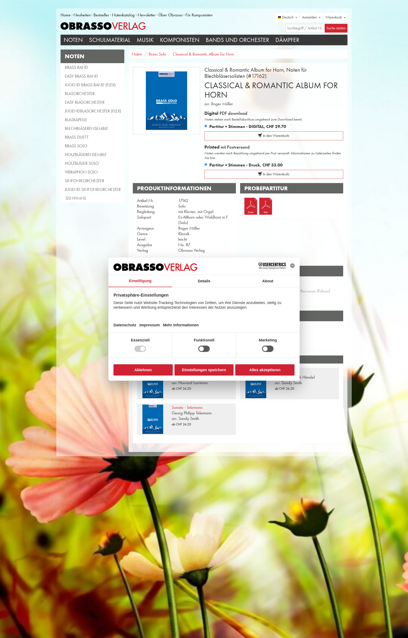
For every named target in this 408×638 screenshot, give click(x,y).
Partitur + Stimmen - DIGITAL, (247, 126)
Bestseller (101, 15)
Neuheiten (82, 15)
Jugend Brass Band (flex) (90, 84)
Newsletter (147, 15)
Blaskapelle (76, 119)
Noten (73, 39)
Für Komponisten (199, 15)
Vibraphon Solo (81, 172)
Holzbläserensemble (86, 154)
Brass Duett (77, 137)
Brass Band (76, 67)
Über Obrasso (171, 15)
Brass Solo (76, 145)
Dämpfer (287, 39)
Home (66, 15)
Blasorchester (80, 93)
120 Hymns (75, 198)
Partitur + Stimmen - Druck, (246, 165)
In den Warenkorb (275, 135)
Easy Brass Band (81, 76)
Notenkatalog (123, 15)
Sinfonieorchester (84, 180)
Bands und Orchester (237, 39)
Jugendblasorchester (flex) (93, 111)
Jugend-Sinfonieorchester (93, 189)
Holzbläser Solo (82, 163)
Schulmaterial (109, 39)
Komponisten (179, 39)
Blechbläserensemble (86, 128)
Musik (145, 39)
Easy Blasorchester (85, 102)
